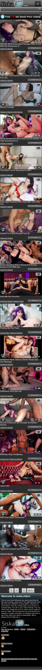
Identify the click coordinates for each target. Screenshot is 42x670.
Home (16, 629)
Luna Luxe (4, 459)
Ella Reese (18, 112)
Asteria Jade (18, 302)
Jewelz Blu (4, 333)
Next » (30, 590)
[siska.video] (21, 3)
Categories (31, 629)
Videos (22, 629)
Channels (4, 631)
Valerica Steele (6, 49)
